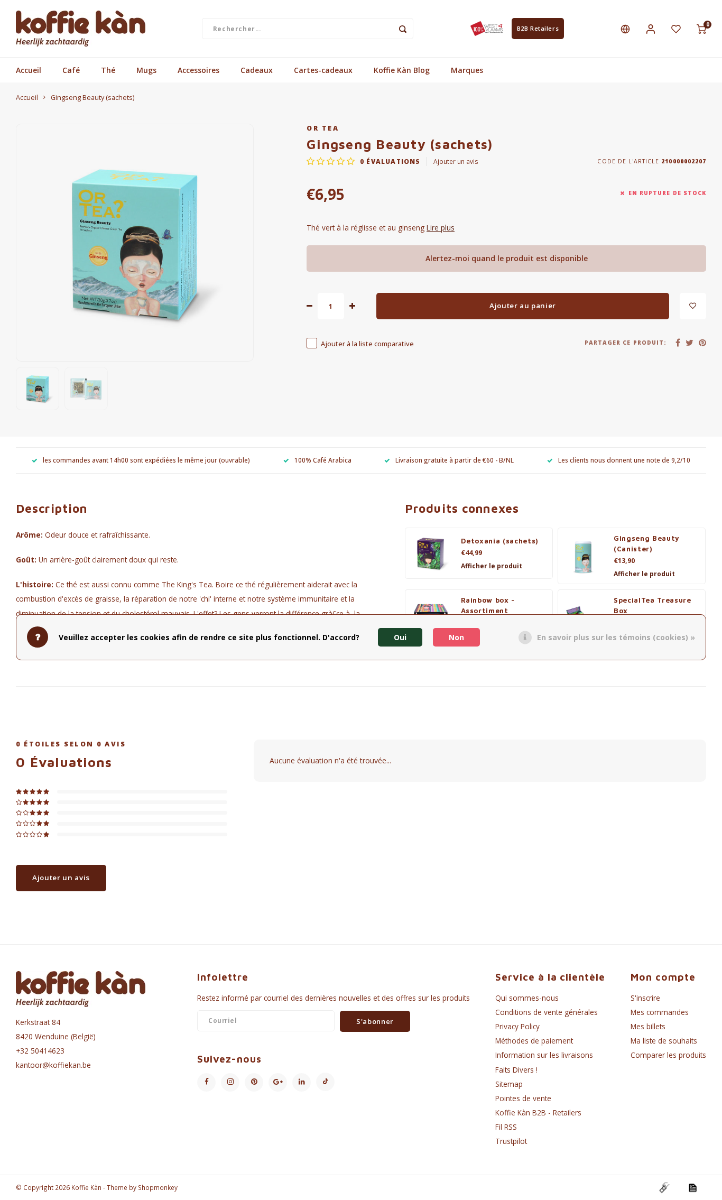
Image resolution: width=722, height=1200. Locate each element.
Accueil (28, 70)
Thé (108, 70)
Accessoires (198, 70)
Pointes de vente (523, 1098)
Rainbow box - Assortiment (488, 605)
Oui (400, 637)
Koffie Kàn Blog (402, 70)
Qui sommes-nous (527, 998)
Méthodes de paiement (534, 1041)
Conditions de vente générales (546, 1012)
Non (456, 637)
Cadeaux (256, 70)
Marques (467, 70)
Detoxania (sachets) (500, 541)
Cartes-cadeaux (323, 70)
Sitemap (509, 1084)
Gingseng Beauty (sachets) (92, 97)
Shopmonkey (158, 1187)
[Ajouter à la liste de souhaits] (693, 306)
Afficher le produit (491, 565)
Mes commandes (660, 1012)
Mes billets (648, 1026)
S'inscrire (645, 998)
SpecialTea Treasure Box (652, 605)
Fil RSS (506, 1127)
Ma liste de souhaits (664, 1041)
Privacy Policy (517, 1026)
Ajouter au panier (522, 305)
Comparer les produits (668, 1055)
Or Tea (323, 128)
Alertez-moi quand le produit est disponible (506, 258)
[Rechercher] (402, 28)
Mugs (146, 70)
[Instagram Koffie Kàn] (230, 1082)
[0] (701, 28)
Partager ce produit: (626, 342)
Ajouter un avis (455, 161)
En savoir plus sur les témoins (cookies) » (616, 637)
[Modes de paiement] (664, 1187)
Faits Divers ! (516, 1070)
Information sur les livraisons (544, 1055)
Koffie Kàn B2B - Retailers (538, 1112)
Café (71, 70)
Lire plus (441, 228)
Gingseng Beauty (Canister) (647, 543)
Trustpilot (511, 1141)
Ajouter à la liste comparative (367, 343)
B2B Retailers (538, 28)
